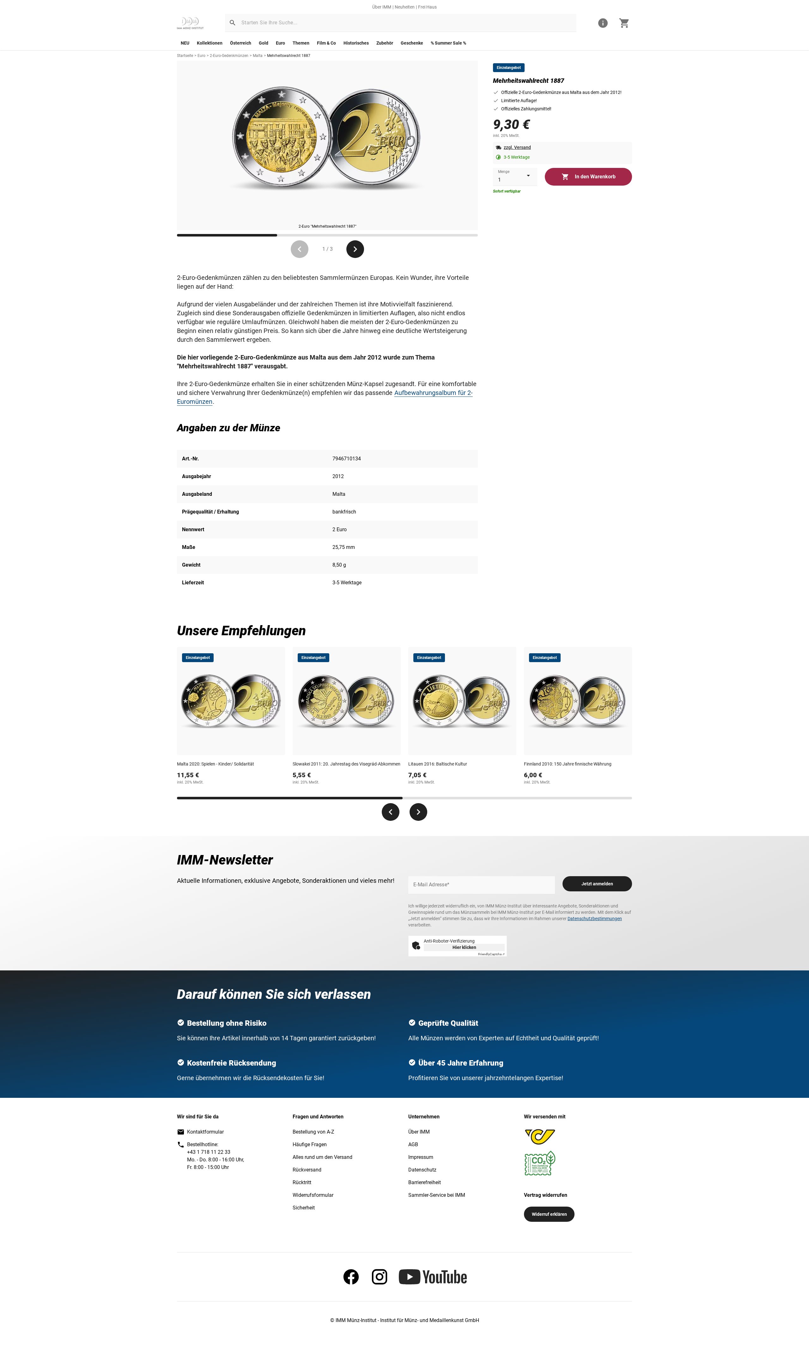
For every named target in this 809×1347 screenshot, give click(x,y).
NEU (185, 43)
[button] (232, 23)
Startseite (185, 55)
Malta (258, 55)
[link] (190, 23)
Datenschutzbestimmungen (595, 918)
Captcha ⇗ (491, 954)
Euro (280, 43)
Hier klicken (464, 947)
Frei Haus (427, 6)
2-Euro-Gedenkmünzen (229, 55)
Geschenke (412, 43)
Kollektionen (209, 43)
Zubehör (384, 43)
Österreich (240, 43)
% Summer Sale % (448, 43)
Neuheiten (405, 6)
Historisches (356, 43)
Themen (301, 43)
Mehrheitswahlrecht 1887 (288, 55)
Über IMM (381, 6)
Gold (263, 43)
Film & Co (326, 43)
